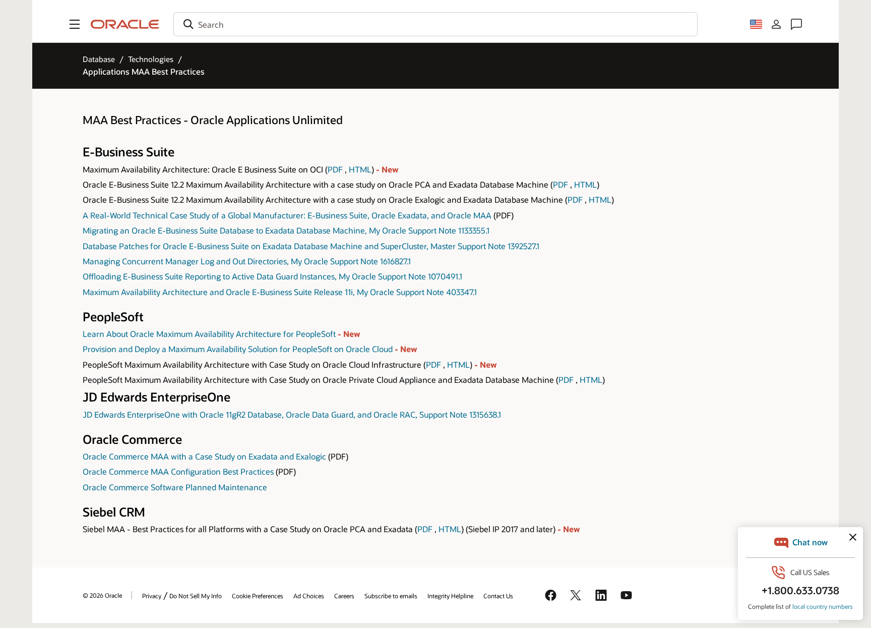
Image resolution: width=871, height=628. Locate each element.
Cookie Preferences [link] (257, 596)
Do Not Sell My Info (195, 596)
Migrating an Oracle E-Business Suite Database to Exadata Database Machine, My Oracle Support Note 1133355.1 (286, 230)
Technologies (150, 59)
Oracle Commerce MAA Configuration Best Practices (178, 471)
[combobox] (435, 24)
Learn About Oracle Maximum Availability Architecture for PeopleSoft (210, 333)
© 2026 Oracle (102, 595)
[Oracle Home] (125, 24)
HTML (360, 169)
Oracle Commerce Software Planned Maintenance (175, 487)
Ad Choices (308, 596)
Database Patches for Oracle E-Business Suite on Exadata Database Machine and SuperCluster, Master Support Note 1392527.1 (311, 246)
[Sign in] (776, 24)
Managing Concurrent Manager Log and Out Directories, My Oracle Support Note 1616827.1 (247, 261)
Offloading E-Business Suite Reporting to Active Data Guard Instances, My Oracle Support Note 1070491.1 (272, 276)
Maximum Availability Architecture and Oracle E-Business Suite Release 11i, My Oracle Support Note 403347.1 (280, 292)
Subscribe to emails (390, 596)
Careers (344, 596)
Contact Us (498, 596)
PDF (335, 169)
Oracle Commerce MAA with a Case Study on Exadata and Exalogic (204, 456)
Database (99, 59)
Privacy (151, 596)
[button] (75, 24)
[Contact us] (796, 24)
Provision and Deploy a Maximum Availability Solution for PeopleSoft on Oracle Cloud (239, 349)
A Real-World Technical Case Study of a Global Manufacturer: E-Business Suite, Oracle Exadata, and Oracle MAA (287, 215)
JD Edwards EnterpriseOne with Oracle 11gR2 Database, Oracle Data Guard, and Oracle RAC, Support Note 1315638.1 (292, 414)
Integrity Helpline (450, 596)
